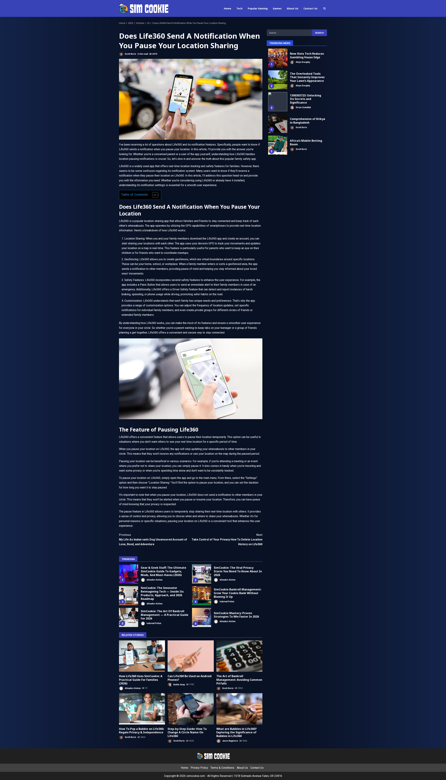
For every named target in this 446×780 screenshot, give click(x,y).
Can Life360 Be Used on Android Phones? (191, 656)
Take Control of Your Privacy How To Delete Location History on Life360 (227, 539)
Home (227, 8)
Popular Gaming (258, 8)
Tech (239, 8)
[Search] (324, 8)
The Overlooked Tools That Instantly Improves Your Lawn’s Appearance (277, 79)
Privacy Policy (199, 767)
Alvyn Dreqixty (302, 62)
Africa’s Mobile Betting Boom (277, 145)
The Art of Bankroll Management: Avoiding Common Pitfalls (239, 656)
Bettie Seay (179, 684)
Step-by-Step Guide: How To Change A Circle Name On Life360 (191, 708)
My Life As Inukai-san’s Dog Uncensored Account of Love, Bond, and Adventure (153, 539)
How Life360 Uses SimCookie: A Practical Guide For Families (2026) (142, 656)
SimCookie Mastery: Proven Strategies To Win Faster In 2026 (201, 617)
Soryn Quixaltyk (303, 107)
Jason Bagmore (230, 741)
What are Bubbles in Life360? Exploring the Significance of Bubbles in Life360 (239, 708)
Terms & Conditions (222, 767)
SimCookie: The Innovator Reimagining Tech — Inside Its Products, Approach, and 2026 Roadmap (128, 595)
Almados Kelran (154, 579)
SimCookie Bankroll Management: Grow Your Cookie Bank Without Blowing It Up (201, 595)
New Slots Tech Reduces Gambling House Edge (277, 58)
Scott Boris (130, 54)
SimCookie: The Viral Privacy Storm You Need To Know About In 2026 (201, 573)
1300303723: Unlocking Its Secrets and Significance (277, 101)
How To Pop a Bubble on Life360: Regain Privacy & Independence (142, 708)
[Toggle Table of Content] (153, 195)
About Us (292, 8)
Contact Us (310, 8)
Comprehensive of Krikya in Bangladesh (277, 123)
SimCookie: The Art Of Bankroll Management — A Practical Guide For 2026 (128, 617)
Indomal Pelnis (226, 601)
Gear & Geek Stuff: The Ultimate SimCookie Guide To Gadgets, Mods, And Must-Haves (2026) (128, 573)
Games (277, 8)
